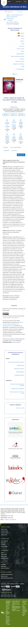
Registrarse (10, 12)
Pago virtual (3, 542)
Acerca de (22, 46)
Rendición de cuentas (5, 558)
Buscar (15, 74)
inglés (18, 342)
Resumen (6, 147)
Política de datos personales (17, 56)
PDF (14, 114)
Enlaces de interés (20, 61)
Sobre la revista (20, 48)
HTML (22, 114)
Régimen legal (3, 566)
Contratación (3, 564)
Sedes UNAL (18, 1)
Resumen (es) (21, 154)
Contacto (22, 59)
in (2, 595)
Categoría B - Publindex (18, 64)
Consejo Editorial (20, 69)
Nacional (9, 1)
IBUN (23, 66)
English (22, 36)
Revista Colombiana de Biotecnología (12, 17)
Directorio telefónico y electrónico (12, 583)
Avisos (22, 43)
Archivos (10, 20)
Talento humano (4, 556)
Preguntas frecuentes (4, 532)
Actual (22, 38)
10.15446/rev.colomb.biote (9, 519)
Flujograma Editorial (19, 375)
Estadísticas (6, 150)
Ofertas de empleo (4, 546)
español (14, 342)
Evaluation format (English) (17, 388)
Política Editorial (20, 372)
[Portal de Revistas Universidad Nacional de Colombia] (5, 20)
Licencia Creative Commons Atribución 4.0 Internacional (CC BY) (13, 324)
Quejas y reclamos (4, 534)
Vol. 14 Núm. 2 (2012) (12, 22)
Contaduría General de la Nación (6, 574)
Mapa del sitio (3, 583)
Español (22, 33)
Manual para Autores (19, 368)
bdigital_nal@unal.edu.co (16, 606)
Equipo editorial (20, 53)
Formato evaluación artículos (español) (17, 385)
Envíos (22, 51)
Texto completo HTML (15, 147)
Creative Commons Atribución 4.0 (11, 317)
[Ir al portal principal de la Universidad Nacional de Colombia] (4, 3)
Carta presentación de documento (16, 362)
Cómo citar (14, 150)
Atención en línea (4, 529)
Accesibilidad (22, 583)
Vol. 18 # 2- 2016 (20, 408)
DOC (7, 114)
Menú (25, 1)
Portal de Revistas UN (16, 15)
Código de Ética (20, 365)
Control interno (4, 554)
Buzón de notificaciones (5, 568)
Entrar (20, 12)
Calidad (2, 552)
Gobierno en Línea (4, 576)
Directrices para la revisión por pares (17, 392)
